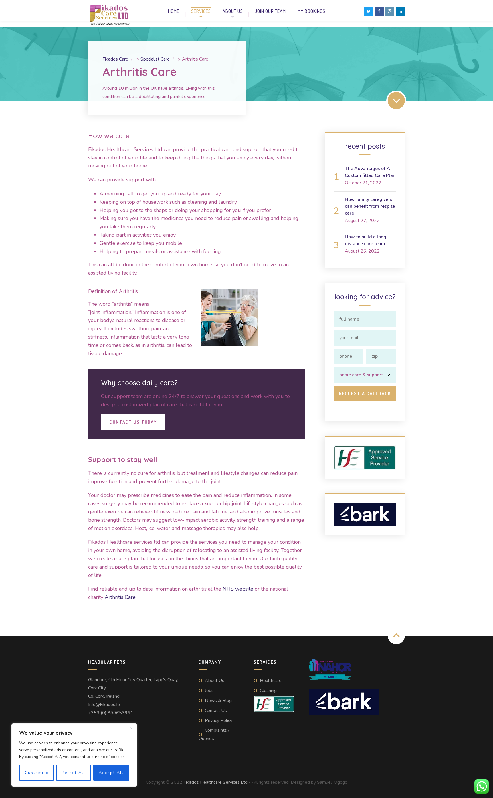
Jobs (209, 690)
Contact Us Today (133, 422)
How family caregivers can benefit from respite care (370, 206)
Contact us (216, 710)
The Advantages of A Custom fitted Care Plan (370, 172)
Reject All (73, 772)
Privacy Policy (218, 720)
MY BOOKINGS (311, 11)
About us (233, 11)
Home (173, 11)
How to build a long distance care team (365, 240)
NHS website (237, 588)
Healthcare (271, 680)
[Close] (131, 728)
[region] (74, 755)
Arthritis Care (120, 597)
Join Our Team (270, 11)
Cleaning (268, 690)
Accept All (111, 772)
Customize (37, 772)
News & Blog (218, 700)
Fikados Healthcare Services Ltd (215, 782)
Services (201, 11)
